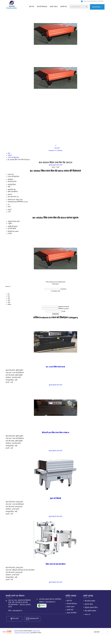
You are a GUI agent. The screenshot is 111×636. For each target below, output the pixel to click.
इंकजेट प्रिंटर (89, 604)
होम (9, 153)
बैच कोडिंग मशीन (90, 611)
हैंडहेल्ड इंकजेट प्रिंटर (91, 608)
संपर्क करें (63, 7)
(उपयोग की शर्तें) (36, 631)
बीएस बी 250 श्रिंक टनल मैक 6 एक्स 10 (55, 433)
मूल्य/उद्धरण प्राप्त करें (55, 165)
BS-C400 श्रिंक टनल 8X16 (55, 367)
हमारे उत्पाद (54, 7)
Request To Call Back (55, 150)
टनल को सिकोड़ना (13, 157)
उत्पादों (10, 155)
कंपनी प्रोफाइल (42, 7)
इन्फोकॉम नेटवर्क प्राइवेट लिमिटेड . (22, 632)
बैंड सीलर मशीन (90, 601)
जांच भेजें (56, 148)
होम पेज (31, 7)
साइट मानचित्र (71, 613)
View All (87, 614)
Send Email (96, 7)
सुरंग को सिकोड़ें (55, 498)
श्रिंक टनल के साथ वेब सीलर (55, 564)
